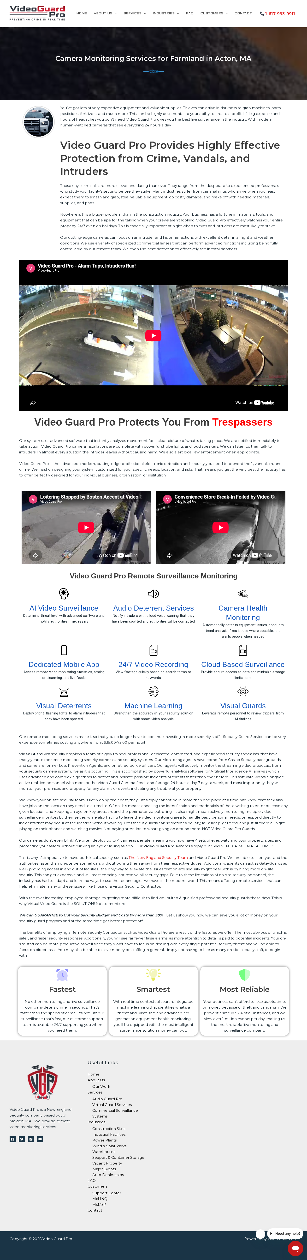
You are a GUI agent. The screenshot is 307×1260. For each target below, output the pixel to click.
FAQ (190, 13)
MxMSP (99, 1204)
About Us (103, 13)
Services (133, 13)
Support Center (106, 1193)
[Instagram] (31, 1139)
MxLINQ (99, 1198)
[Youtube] (40, 1139)
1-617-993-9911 (280, 13)
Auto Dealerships (108, 1174)
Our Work (101, 1086)
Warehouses (103, 1151)
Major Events (104, 1169)
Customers (211, 13)
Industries (164, 13)
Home (81, 13)
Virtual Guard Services (112, 1104)
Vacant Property (107, 1163)
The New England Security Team (158, 857)
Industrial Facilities (108, 1134)
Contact (243, 13)
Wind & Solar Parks (109, 1146)
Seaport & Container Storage (118, 1157)
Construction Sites (108, 1128)
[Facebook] (13, 1139)
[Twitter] (22, 1139)
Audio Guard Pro (107, 1099)
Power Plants (104, 1140)
